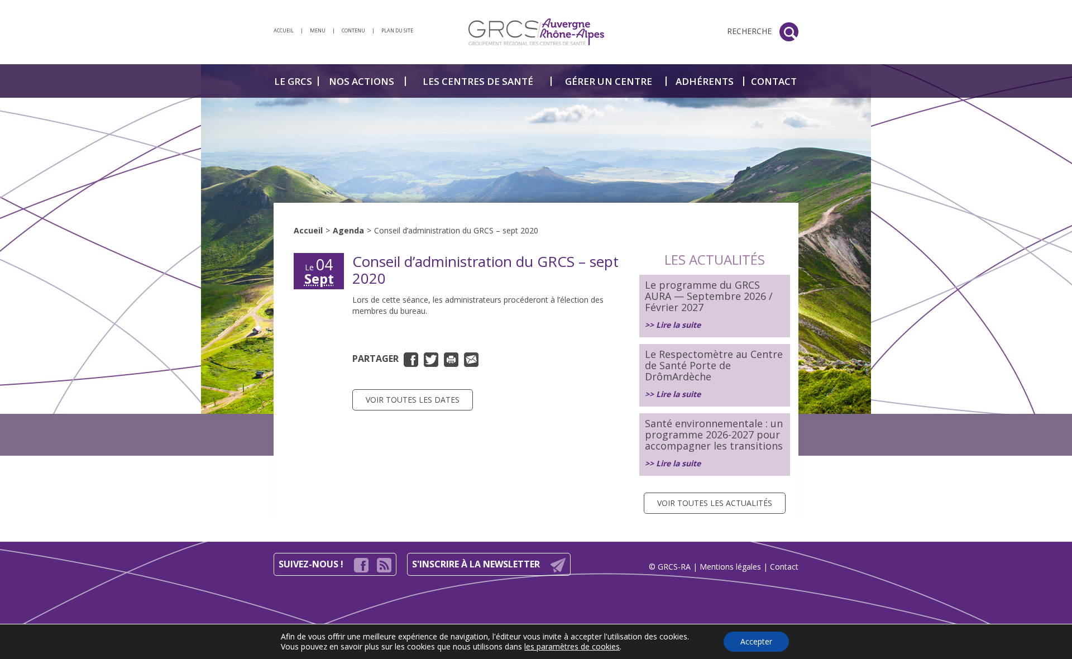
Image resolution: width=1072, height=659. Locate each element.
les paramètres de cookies (572, 647)
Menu (318, 30)
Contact (784, 566)
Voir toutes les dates (413, 399)
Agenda (348, 230)
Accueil (308, 230)
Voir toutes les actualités (714, 503)
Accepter (756, 641)
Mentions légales (730, 566)
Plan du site (397, 30)
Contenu (353, 30)
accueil (284, 30)
